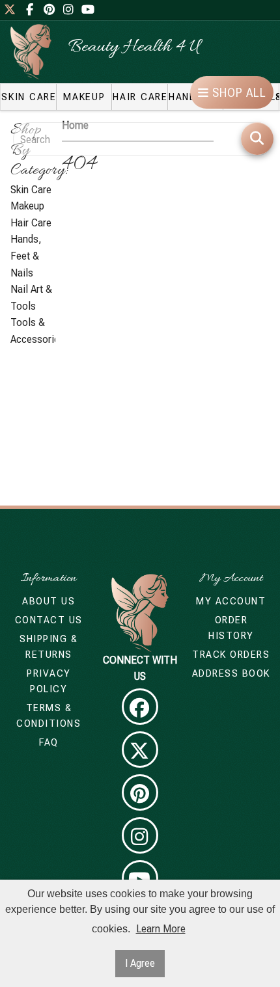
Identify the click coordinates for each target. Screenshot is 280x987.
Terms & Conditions (48, 715)
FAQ (49, 742)
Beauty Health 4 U (134, 48)
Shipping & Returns (48, 646)
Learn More (161, 929)
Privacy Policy (49, 681)
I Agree (140, 963)
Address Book (231, 673)
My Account (231, 601)
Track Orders (231, 654)
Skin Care (30, 189)
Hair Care (30, 223)
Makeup (27, 206)
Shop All (237, 93)
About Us (48, 601)
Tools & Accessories (33, 330)
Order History (231, 628)
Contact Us (49, 620)
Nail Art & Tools (31, 297)
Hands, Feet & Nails (26, 255)
